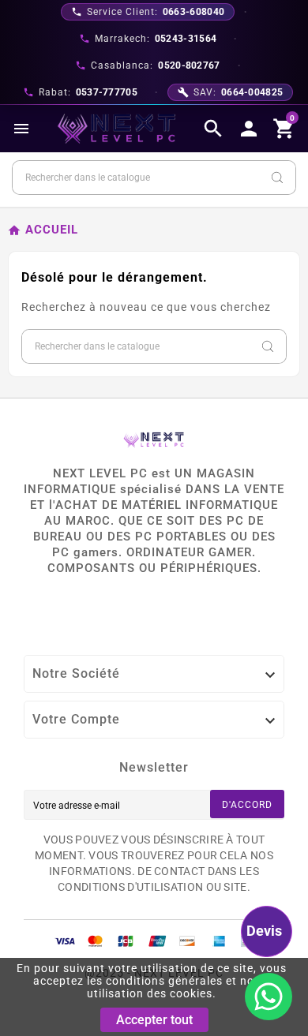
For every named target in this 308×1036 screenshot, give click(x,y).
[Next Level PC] (117, 128)
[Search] (277, 177)
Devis (264, 930)
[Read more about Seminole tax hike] (268, 996)
